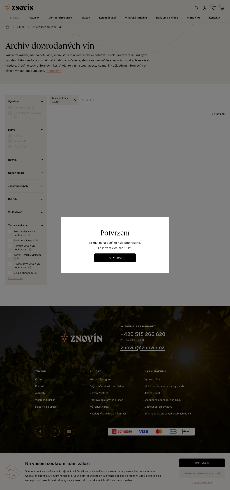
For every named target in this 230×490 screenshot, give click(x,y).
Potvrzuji (115, 257)
